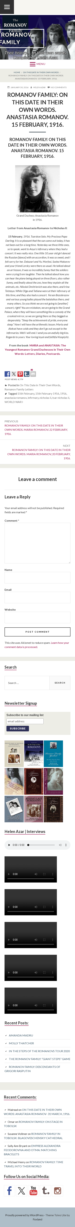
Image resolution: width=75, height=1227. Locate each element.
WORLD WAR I (14, 401)
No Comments (58, 87)
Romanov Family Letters (19, 389)
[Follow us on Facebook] (9, 1190)
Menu (40, 63)
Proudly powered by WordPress (24, 1215)
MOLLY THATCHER (21, 1043)
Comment (12, 520)
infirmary (33, 397)
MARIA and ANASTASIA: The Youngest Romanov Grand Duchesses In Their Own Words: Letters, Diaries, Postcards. (37, 349)
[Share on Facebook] (7, 374)
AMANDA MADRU (21, 1035)
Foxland (37, 1219)
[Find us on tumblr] (45, 1190)
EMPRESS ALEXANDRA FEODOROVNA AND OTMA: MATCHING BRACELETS (32, 1150)
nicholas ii (45, 397)
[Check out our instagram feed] (57, 1190)
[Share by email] (33, 371)
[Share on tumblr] (26, 374)
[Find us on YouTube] (33, 1190)
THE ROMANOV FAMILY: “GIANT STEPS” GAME (39, 1059)
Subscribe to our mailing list (24, 715)
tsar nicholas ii (60, 397)
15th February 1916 (47, 393)
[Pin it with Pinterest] (20, 374)
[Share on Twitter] (14, 374)
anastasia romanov (16, 397)
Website (10, 609)
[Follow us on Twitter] (21, 1190)
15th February (26, 393)
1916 (63, 393)
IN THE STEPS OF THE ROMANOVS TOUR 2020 (39, 1051)
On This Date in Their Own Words (40, 385)
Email (8, 589)
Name (8, 569)
